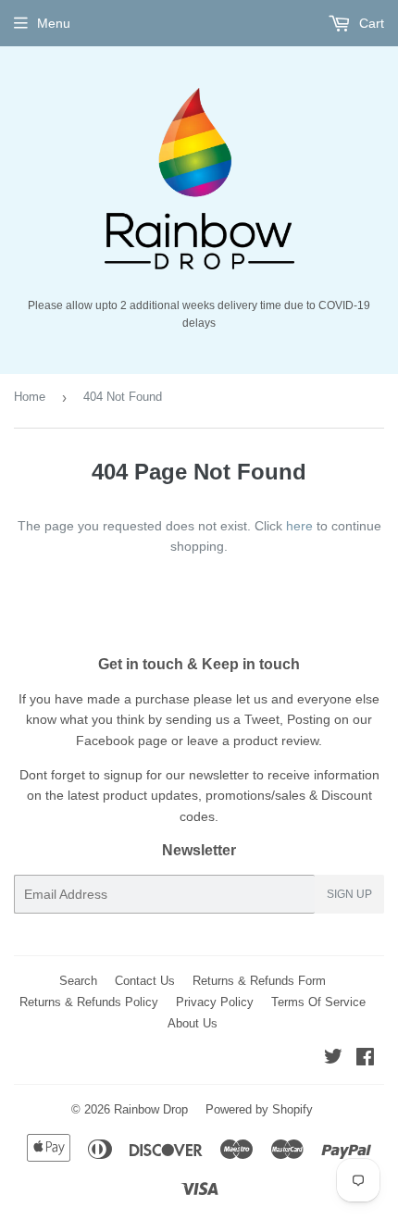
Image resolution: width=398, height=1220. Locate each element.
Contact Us (145, 981)
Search (78, 981)
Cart (369, 23)
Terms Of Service (318, 1002)
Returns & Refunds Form (259, 981)
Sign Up (349, 894)
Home (29, 397)
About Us (193, 1023)
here (299, 525)
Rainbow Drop (151, 1109)
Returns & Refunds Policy (88, 1002)
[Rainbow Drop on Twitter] (333, 1059)
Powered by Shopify (259, 1109)
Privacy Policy (215, 1002)
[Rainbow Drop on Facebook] (365, 1059)
